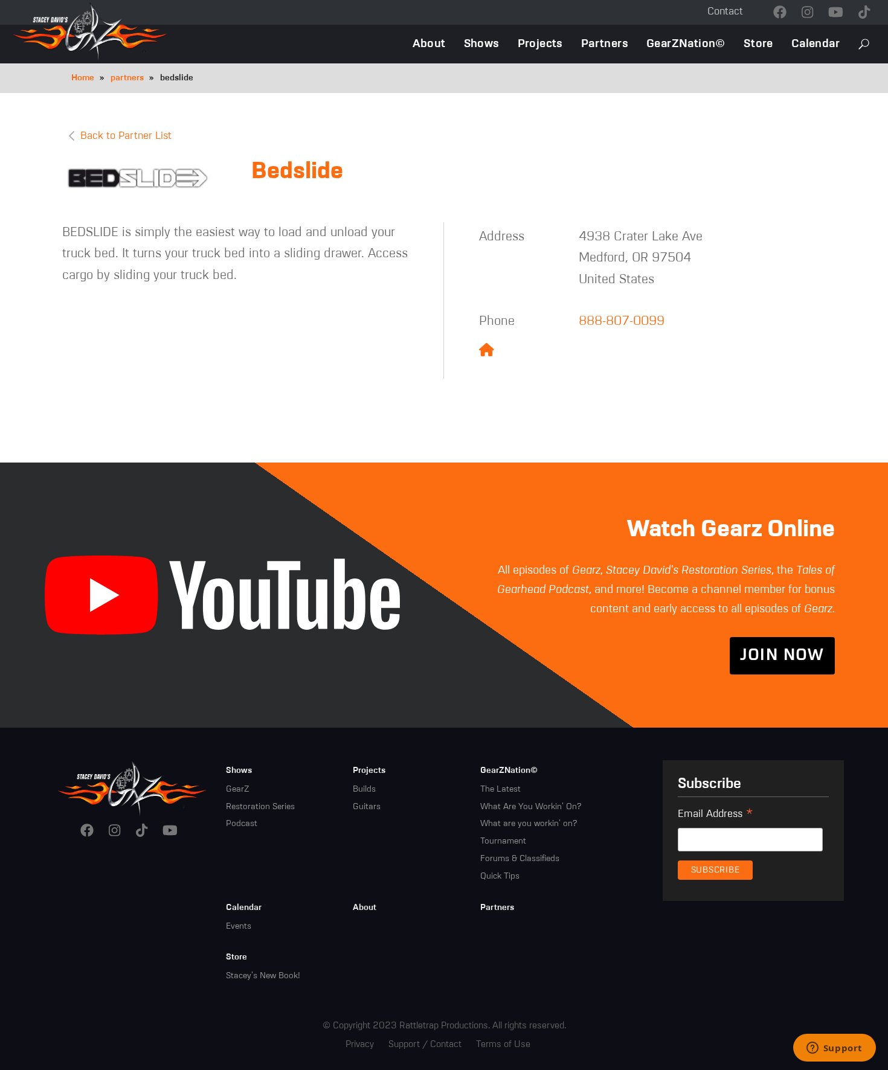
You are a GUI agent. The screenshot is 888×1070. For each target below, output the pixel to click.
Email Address (715, 816)
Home (82, 78)
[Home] (132, 788)
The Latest (500, 789)
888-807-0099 (621, 321)
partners (127, 78)
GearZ (237, 789)
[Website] (486, 351)
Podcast (241, 823)
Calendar (815, 44)
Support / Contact (425, 1044)
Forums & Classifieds (519, 858)
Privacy (360, 1044)
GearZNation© (686, 44)
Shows (482, 44)
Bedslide (297, 172)
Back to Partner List (126, 136)
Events (238, 926)
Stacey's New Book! (263, 976)
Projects (540, 44)
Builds (364, 789)
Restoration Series (260, 806)
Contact (725, 12)
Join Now (782, 656)
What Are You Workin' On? (530, 806)
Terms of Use (503, 1044)
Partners (604, 44)
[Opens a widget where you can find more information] (834, 1049)
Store (758, 44)
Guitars (367, 806)
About (429, 44)
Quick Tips (500, 876)
